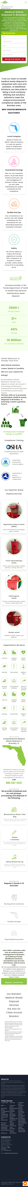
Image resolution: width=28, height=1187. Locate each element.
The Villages (21, 1118)
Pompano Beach (12, 1106)
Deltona (12, 1123)
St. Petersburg (5, 1111)
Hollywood (4, 1123)
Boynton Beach (14, 1108)
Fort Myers (21, 1105)
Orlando (20, 1108)
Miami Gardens (5, 1130)
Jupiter (20, 1127)
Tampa (20, 1107)
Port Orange (21, 1130)
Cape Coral (4, 1117)
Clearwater (4, 1128)
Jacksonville (4, 1102)
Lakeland (12, 1111)
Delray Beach (22, 1121)
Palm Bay (12, 1102)
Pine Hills (20, 1117)
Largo (11, 1127)
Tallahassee (4, 1114)
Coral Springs (5, 1125)
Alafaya (12, 1124)
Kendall (20, 1110)
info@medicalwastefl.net (11, 1153)
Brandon (12, 1110)
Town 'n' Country (12, 1130)
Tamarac (20, 1125)
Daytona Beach (22, 1123)
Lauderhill (21, 1111)
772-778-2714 (7, 1150)
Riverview (12, 1128)
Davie (11, 1112)
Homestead (21, 1115)
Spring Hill (12, 1114)
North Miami (13, 1133)
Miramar (3, 1124)
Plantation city (14, 1118)
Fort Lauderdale (4, 1119)
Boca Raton (13, 1115)
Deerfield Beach (20, 1103)
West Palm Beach (4, 1109)
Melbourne (4, 1133)
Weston (20, 1114)
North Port (21, 1124)
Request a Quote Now (14, 982)
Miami (2, 1105)
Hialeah (3, 1112)
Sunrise (12, 1117)
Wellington (21, 1128)
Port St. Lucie (4, 1115)
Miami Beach (21, 1120)
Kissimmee (21, 1112)
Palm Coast (13, 1125)
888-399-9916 (5, 1148)
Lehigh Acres (21, 1131)
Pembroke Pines (12, 1120)
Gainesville (4, 1127)
